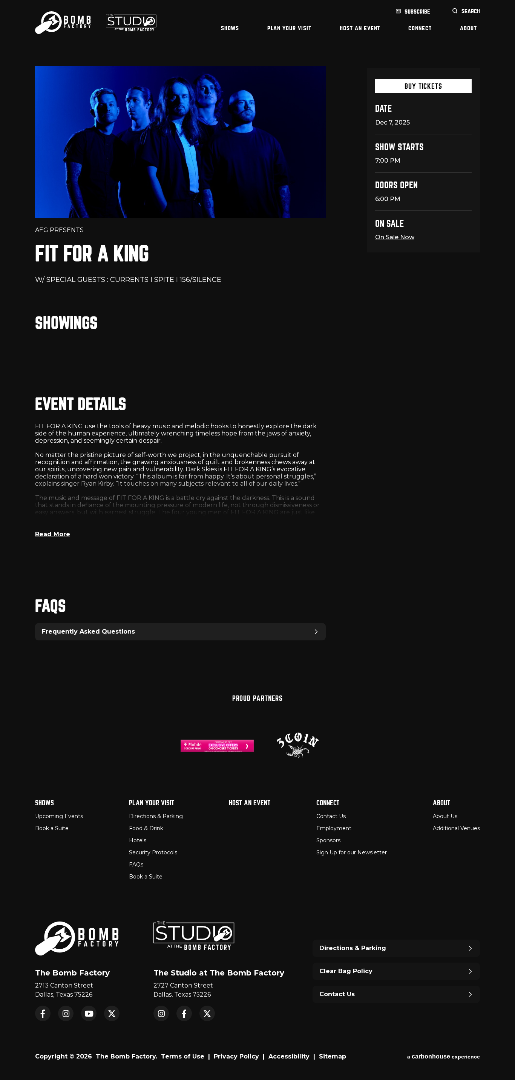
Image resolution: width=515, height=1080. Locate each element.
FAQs (136, 864)
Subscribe (417, 11)
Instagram (66, 1013)
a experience (443, 1056)
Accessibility (289, 1056)
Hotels (137, 840)
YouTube (89, 1013)
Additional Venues (456, 828)
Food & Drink (146, 828)
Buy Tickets (423, 86)
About (468, 28)
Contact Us (331, 816)
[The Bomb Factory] (63, 22)
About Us (445, 816)
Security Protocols (153, 852)
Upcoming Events (59, 816)
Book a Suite (52, 828)
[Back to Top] (501, 1055)
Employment (333, 828)
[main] (257, 360)
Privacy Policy (236, 1056)
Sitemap (332, 1056)
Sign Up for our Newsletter (351, 852)
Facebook (43, 1013)
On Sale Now (394, 237)
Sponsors (328, 840)
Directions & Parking (156, 816)
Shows (230, 28)
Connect (420, 28)
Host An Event (360, 28)
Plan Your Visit (289, 28)
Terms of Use (182, 1056)
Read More (52, 534)
